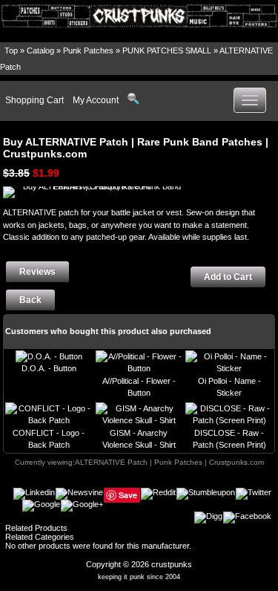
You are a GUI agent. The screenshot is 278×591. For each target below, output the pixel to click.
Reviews (37, 272)
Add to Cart (228, 277)
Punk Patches (88, 50)
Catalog (40, 50)
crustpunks (171, 564)
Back (30, 300)
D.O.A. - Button (48, 368)
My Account (96, 100)
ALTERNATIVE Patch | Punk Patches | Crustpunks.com (169, 462)
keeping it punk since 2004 (139, 577)
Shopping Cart (34, 100)
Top (11, 50)
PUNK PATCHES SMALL (166, 50)
